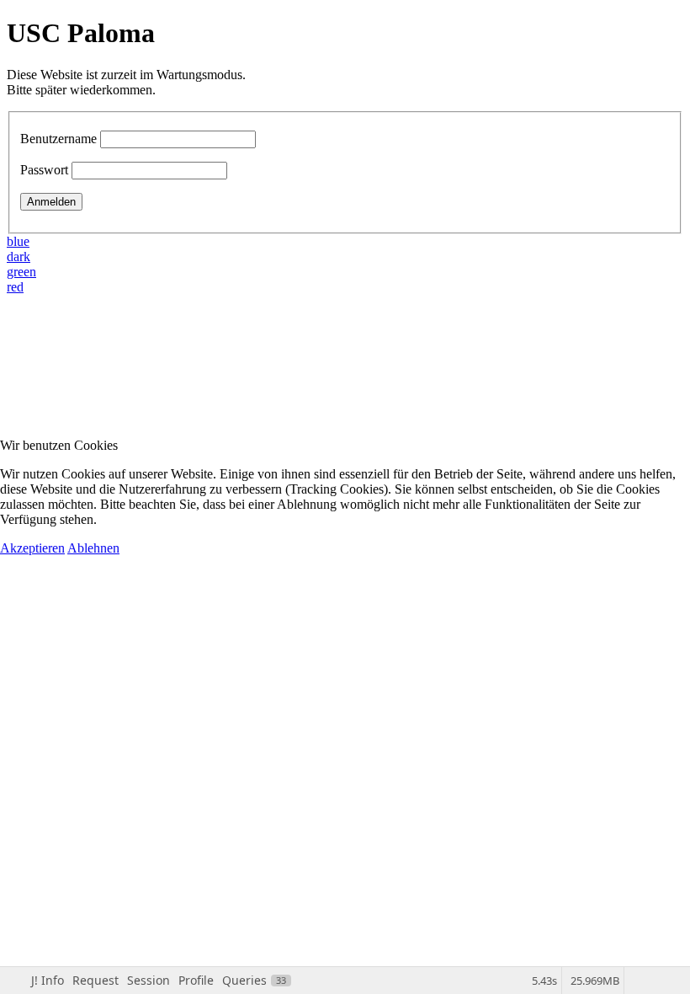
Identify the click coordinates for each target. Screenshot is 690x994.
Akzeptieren (32, 548)
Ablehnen (93, 548)
